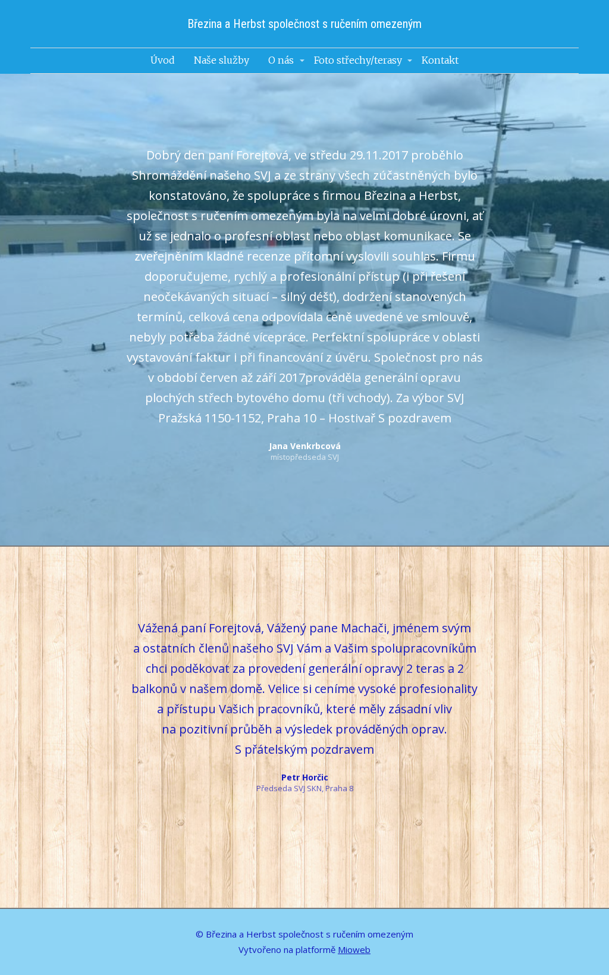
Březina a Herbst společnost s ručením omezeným (304, 24)
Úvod (162, 60)
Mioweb (354, 949)
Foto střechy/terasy (358, 60)
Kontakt (440, 60)
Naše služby (221, 60)
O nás (281, 60)
